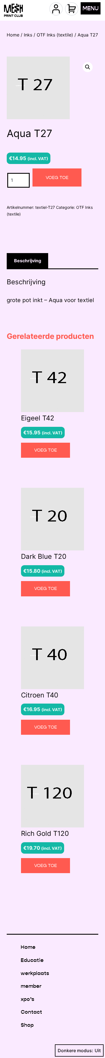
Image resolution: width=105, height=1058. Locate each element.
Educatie (32, 960)
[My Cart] (71, 9)
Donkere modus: (75, 1050)
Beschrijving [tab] (27, 260)
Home (13, 35)
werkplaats (35, 973)
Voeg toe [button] (45, 450)
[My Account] (56, 9)
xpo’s (27, 999)
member (31, 986)
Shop (27, 1025)
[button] (88, 67)
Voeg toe (57, 177)
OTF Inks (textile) (55, 35)
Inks (28, 35)
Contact (31, 1012)
